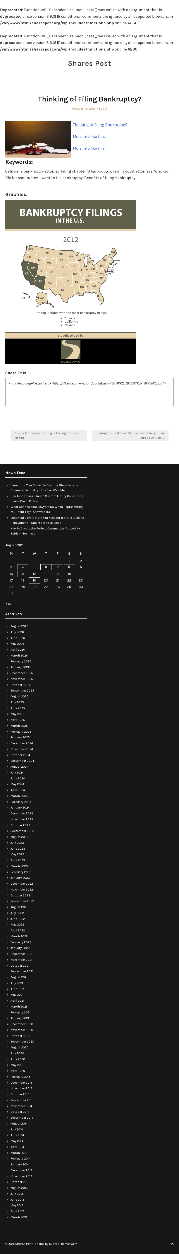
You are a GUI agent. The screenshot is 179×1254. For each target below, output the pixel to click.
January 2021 (19, 1018)
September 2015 (21, 1100)
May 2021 (16, 995)
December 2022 (21, 883)
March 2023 (19, 866)
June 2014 (17, 1135)
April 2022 (17, 930)
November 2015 (21, 1088)
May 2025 (17, 714)
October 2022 (20, 895)
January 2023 (20, 878)
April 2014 (17, 1147)
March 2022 (19, 936)
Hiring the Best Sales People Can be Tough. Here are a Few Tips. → (131, 435)
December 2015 (21, 1083)
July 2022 (17, 913)
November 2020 (21, 1030)
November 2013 (21, 1176)
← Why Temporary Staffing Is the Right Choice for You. (46, 435)
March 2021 (18, 1006)
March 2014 (18, 1153)
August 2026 (19, 626)
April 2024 (17, 790)
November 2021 (21, 960)
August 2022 (19, 907)
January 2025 (20, 737)
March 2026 (19, 655)
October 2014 (19, 1112)
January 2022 (20, 948)
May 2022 (17, 924)
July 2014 (16, 1129)
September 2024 (22, 761)
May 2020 (17, 1065)
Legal (103, 108)
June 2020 (17, 1059)
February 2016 (20, 1077)
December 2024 (21, 743)
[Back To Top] (172, 1244)
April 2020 (17, 1071)
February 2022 (20, 942)
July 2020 (17, 1053)
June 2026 (17, 638)
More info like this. (89, 136)
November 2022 (21, 889)
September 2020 (22, 1041)
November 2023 (21, 819)
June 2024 (17, 778)
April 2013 (17, 1211)
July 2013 (16, 1194)
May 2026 (17, 644)
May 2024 (17, 784)
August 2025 (19, 696)
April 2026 (17, 649)
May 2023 (17, 854)
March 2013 (18, 1217)
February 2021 (20, 1012)
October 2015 (19, 1094)
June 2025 (17, 708)
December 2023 (21, 813)
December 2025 (21, 673)
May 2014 (16, 1141)
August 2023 (19, 837)
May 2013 (17, 1205)
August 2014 (19, 1123)
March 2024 (19, 796)
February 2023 (20, 872)
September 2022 (22, 901)
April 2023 (17, 860)
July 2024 (17, 772)
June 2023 (17, 849)
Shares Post (89, 63)
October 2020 (20, 1036)
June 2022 (17, 919)
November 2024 (21, 749)
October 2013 (19, 1182)
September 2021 (21, 971)
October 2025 (20, 685)
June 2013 (17, 1200)
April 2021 (17, 1001)
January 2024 (20, 807)
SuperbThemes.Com (63, 1244)
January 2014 (19, 1164)
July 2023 (17, 843)
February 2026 (20, 661)
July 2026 (17, 632)
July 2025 (17, 702)
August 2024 (19, 766)
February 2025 (20, 732)
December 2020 (21, 1024)
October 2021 (19, 966)
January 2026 (20, 667)
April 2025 (17, 720)
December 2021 (21, 954)
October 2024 (20, 755)
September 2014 (21, 1118)
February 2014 (20, 1158)
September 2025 (22, 690)
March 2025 (19, 726)
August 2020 (19, 1047)
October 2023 (20, 825)
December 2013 (21, 1170)
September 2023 (22, 831)
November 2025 (21, 679)
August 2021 (19, 977)
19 (34, 580)
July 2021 (16, 983)
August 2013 (19, 1188)
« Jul (8, 604)
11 (23, 574)
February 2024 (20, 802)
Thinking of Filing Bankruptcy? (100, 124)
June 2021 (17, 989)
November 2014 (21, 1106)
